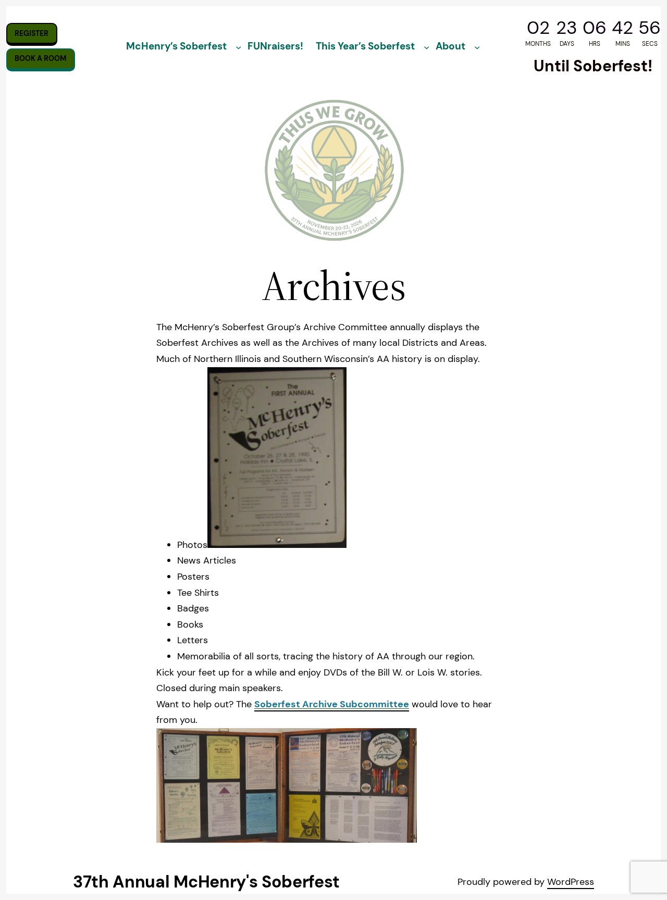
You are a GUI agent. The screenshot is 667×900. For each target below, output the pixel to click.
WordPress (570, 882)
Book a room (40, 58)
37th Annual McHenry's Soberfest (206, 882)
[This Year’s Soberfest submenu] (427, 47)
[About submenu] (477, 47)
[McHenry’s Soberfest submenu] (238, 47)
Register (31, 33)
